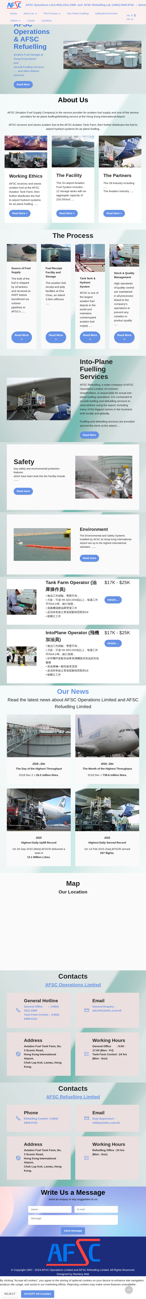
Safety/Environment (106, 13)
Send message (73, 1230)
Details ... (113, 599)
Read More (23, 84)
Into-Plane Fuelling (78, 13)
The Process (50, 13)
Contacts (46, 20)
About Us (29, 13)
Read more (23, 491)
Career (31, 20)
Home (13, 13)
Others (14, 20)
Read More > (20, 213)
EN (132, 17)
